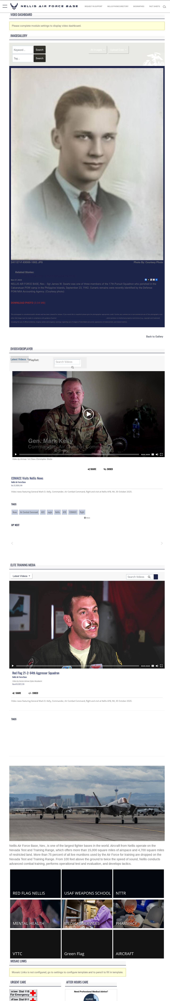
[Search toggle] (165, 6)
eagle (50, 512)
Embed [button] (110, 469)
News (15, 512)
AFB (64, 512)
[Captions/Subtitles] (152, 454)
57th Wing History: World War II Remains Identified (46, 276)
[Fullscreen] (161, 454)
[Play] (15, 454)
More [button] (88, 518)
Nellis (57, 512)
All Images (97, 49)
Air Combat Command (29, 512)
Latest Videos (19, 359)
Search (39, 49)
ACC (43, 512)
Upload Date (117, 49)
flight (82, 512)
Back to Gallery (154, 336)
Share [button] (93, 469)
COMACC (73, 512)
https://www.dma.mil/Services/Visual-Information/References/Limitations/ (81, 318)
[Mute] (157, 454)
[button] (4, 6)
